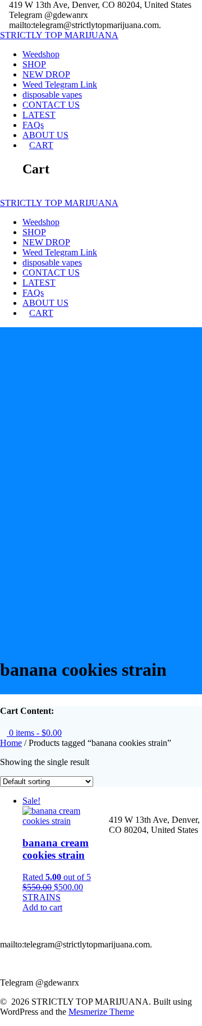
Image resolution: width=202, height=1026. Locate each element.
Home (11, 743)
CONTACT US (51, 104)
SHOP (34, 64)
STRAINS (41, 897)
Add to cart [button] (42, 907)
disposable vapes (52, 94)
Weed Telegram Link (59, 84)
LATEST (39, 115)
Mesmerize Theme (101, 1011)
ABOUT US (45, 135)
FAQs (33, 125)
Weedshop (40, 54)
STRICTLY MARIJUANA (59, 35)
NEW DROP (46, 74)
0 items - (34, 733)
